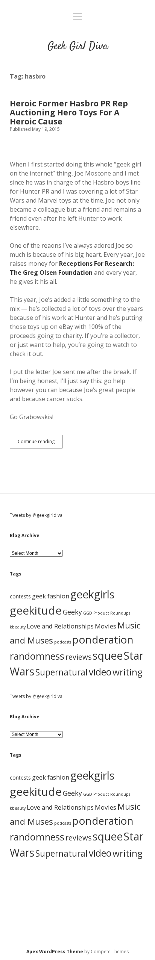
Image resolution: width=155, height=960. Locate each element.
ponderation (103, 639)
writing (127, 672)
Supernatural (61, 672)
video (100, 671)
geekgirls (92, 594)
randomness (37, 656)
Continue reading (38, 443)
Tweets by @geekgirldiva (36, 515)
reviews (78, 657)
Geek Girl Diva (77, 46)
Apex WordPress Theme (54, 951)
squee (108, 655)
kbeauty (18, 627)
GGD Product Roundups (106, 613)
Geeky (72, 611)
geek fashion (50, 596)
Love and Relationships (60, 626)
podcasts (62, 642)
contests (20, 596)
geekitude (36, 610)
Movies (105, 626)
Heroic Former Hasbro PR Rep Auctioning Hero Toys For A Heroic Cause (69, 112)
